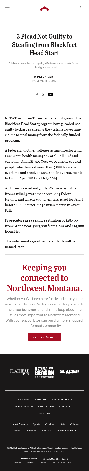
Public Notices (24, 406)
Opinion (74, 424)
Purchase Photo (62, 399)
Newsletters (46, 406)
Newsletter (30, 430)
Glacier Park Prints (66, 430)
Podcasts (46, 430)
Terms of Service (40, 451)
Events (16, 430)
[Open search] (82, 7)
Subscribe (40, 399)
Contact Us (66, 406)
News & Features (19, 424)
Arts (63, 424)
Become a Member (44, 337)
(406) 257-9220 (68, 462)
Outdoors (50, 424)
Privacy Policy (58, 451)
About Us (44, 413)
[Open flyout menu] (7, 7)
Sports (36, 424)
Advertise (23, 399)
